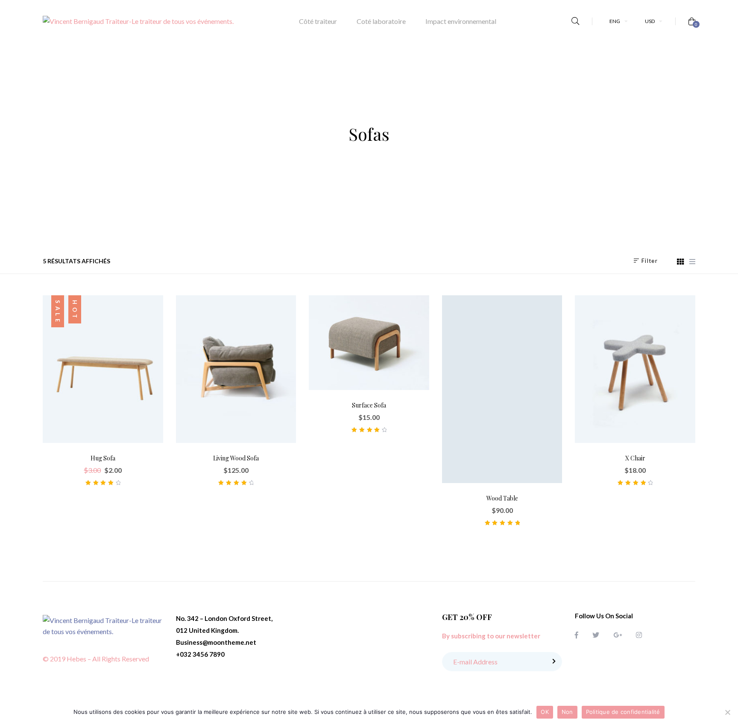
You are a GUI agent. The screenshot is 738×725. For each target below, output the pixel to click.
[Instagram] (639, 635)
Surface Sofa (369, 405)
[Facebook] (576, 635)
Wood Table (502, 498)
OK (545, 711)
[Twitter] (595, 635)
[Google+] (617, 635)
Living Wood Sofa (236, 458)
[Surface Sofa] (369, 342)
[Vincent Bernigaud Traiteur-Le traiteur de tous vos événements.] (138, 21)
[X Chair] (635, 369)
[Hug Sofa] (103, 369)
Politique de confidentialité (623, 711)
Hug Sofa (103, 458)
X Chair (635, 458)
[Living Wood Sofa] (236, 369)
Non (567, 711)
